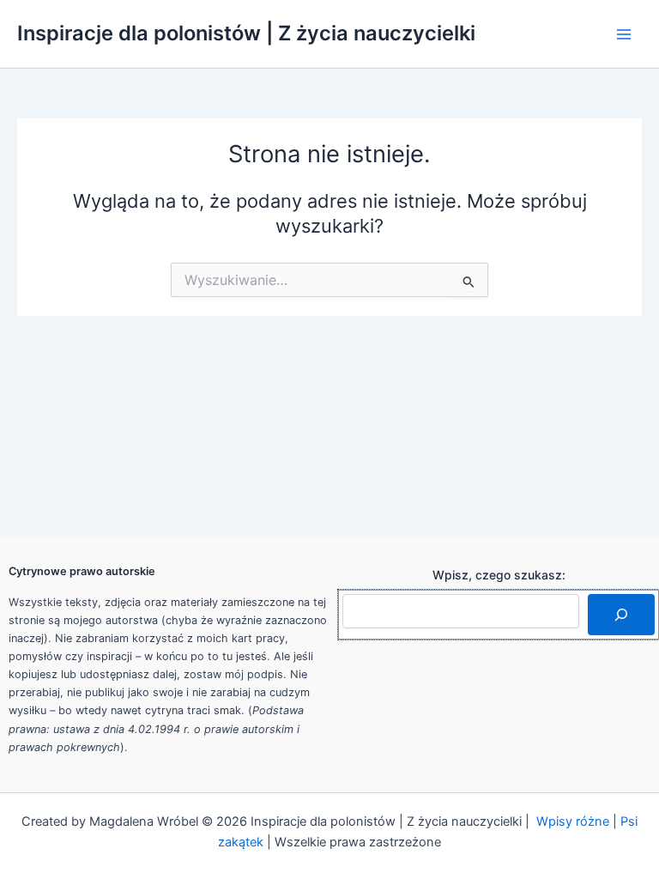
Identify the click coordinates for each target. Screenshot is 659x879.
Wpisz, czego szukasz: (498, 574)
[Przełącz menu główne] (624, 34)
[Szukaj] (621, 614)
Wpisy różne (572, 821)
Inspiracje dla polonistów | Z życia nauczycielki (246, 33)
